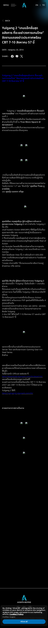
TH (43, 5)
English (12, 617)
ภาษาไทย (6, 617)
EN (37, 5)
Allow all (24, 621)
